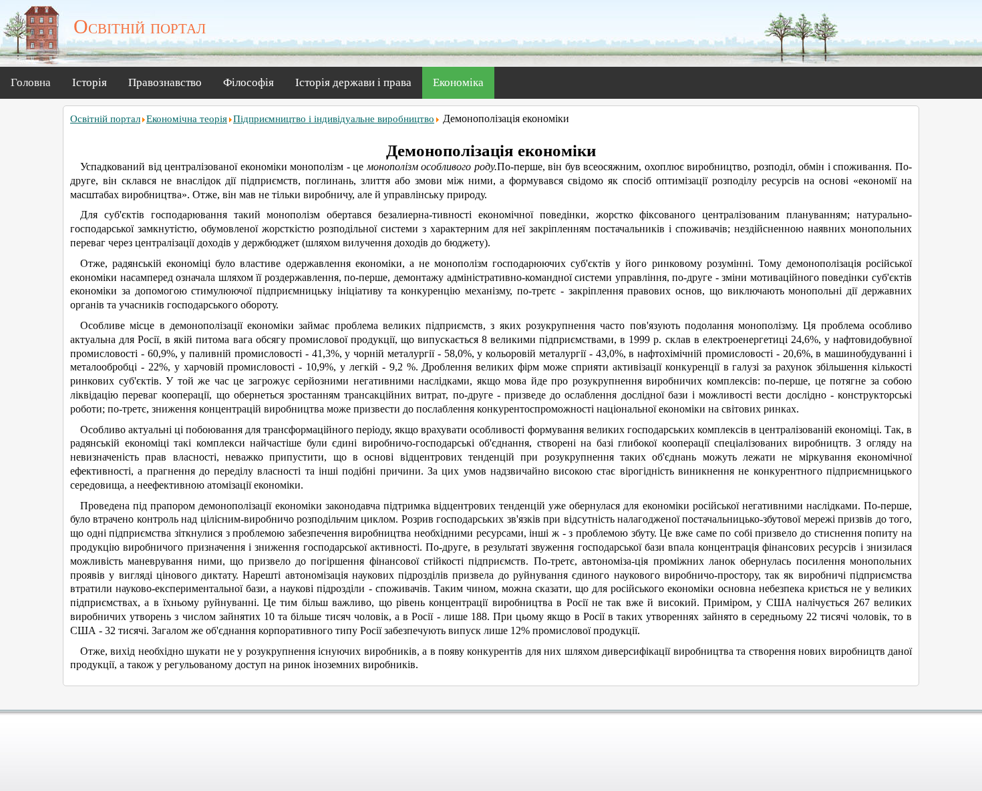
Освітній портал (105, 118)
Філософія (248, 82)
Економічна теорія (186, 118)
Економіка (458, 82)
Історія (89, 82)
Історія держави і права (353, 82)
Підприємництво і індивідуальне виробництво (333, 118)
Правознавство (165, 82)
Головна (31, 82)
